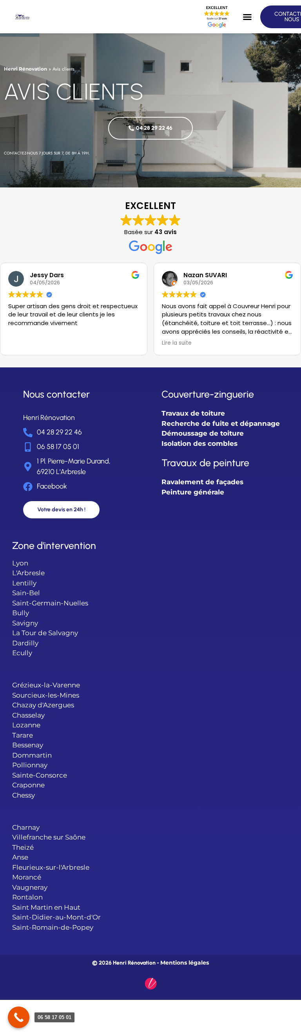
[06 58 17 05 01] (18, 1017)
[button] (247, 17)
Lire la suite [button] (177, 343)
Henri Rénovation (25, 69)
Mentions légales (184, 962)
